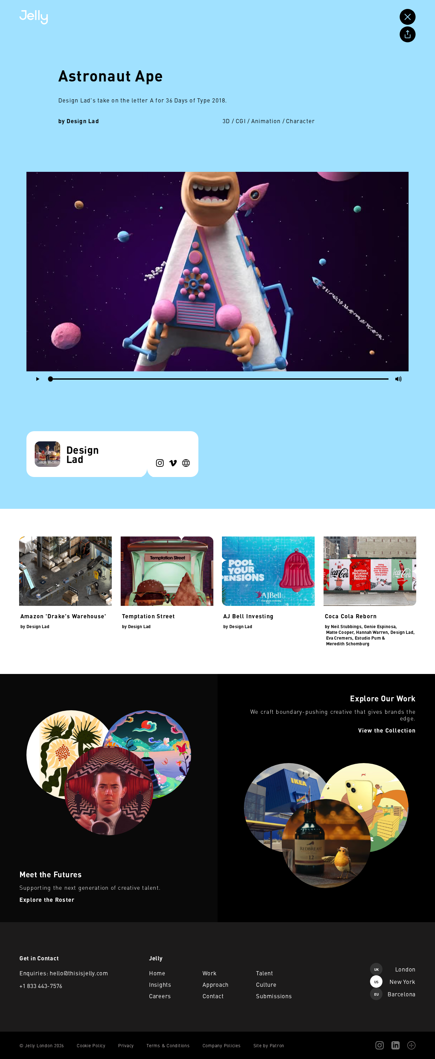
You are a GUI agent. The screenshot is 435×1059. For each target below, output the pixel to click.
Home (157, 973)
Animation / (268, 121)
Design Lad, (402, 632)
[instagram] (160, 463)
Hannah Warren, (372, 632)
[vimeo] (173, 463)
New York (395, 981)
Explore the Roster (21, 677)
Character (300, 121)
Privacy (126, 1045)
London (395, 969)
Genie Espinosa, (380, 626)
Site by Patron (269, 1045)
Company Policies (222, 1045)
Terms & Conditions (168, 1045)
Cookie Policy (91, 1045)
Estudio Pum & (370, 638)
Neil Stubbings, (347, 626)
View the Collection (239, 677)
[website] (186, 463)
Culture (266, 984)
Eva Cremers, (340, 638)
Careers (160, 996)
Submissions (274, 996)
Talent (264, 973)
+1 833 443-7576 (40, 986)
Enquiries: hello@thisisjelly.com (63, 973)
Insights (160, 984)
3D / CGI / (236, 121)
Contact (213, 996)
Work (210, 973)
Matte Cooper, (340, 632)
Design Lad (83, 120)
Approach (216, 984)
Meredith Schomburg (348, 643)
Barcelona (395, 994)
